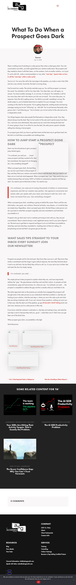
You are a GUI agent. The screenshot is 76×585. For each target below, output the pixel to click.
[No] (74, 580)
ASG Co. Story (45, 528)
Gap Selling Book (13, 346)
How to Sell (15, 466)
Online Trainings (46, 552)
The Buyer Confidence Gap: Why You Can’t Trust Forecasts (20, 471)
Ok (38, 582)
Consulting (44, 549)
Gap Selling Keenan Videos (37, 347)
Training (43, 546)
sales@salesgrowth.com (25, 564)
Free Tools (9, 552)
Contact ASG (45, 535)
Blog (7, 546)
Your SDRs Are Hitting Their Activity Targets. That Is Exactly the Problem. (20, 427)
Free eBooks (10, 549)
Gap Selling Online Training (23, 368)
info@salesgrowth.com (27, 561)
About (43, 530)
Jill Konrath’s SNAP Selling (51, 303)
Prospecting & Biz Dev (24, 422)
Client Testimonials (47, 533)
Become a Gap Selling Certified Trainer (53, 554)
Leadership (10, 422)
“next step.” (49, 74)
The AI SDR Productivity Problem (56, 426)
